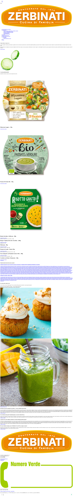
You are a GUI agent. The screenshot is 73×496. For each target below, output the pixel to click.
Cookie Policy (12, 491)
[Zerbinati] (36, 453)
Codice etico (2, 460)
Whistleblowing (2, 459)
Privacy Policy (8, 491)
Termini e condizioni (3, 491)
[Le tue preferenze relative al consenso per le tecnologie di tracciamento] (71, 494)
